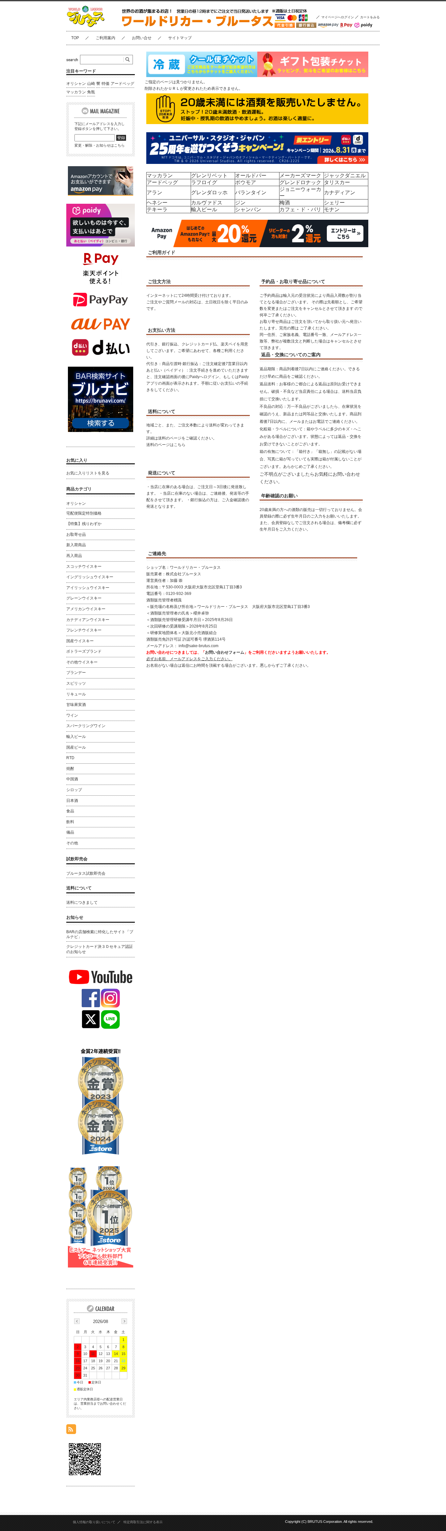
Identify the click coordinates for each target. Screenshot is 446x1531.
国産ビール (76, 747)
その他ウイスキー (82, 662)
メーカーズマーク (300, 175)
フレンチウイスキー (84, 630)
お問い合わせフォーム (224, 652)
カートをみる (370, 17)
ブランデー (76, 672)
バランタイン (250, 192)
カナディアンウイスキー (87, 619)
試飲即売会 (77, 858)
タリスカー (337, 182)
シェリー (334, 202)
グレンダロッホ (209, 192)
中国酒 (72, 779)
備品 (70, 832)
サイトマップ (180, 38)
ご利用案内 (105, 38)
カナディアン (339, 192)
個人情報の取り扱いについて (94, 1522)
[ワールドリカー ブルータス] (99, 26)
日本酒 (72, 800)
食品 (70, 811)
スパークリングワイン (85, 726)
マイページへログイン (337, 17)
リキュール (76, 694)
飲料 (70, 822)
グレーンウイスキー (84, 598)
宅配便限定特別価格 (84, 513)
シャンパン (248, 209)
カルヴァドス (206, 202)
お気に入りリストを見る (87, 473)
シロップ (74, 790)
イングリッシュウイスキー (89, 577)
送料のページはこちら (165, 444)
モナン (332, 209)
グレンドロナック (300, 182)
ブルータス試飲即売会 (85, 873)
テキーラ (157, 209)
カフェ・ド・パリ (300, 209)
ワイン (72, 715)
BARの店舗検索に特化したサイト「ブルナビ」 (99, 934)
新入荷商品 (76, 545)
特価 (105, 83)
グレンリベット (209, 175)
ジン (240, 202)
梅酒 (284, 202)
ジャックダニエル (345, 175)
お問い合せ (141, 38)
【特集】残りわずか (84, 523)
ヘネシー (157, 202)
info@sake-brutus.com (198, 646)
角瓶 (91, 92)
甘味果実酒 (76, 704)
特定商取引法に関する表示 (143, 1522)
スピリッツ (76, 683)
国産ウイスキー (80, 641)
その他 (72, 843)
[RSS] (71, 1430)
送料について (79, 887)
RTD (70, 758)
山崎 (91, 83)
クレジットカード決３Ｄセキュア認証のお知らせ (99, 949)
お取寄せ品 (76, 534)
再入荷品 (74, 555)
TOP (75, 38)
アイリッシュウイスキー (87, 587)
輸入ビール (204, 209)
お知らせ (74, 917)
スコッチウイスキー (84, 566)
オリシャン (76, 83)
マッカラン (160, 175)
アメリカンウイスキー (85, 609)
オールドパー (250, 175)
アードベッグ (162, 182)
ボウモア (245, 182)
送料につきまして (82, 902)
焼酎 (70, 768)
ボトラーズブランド (84, 651)
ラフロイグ (204, 182)
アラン (154, 192)
